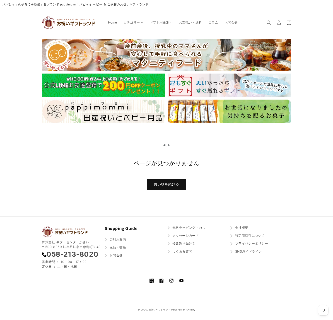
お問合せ (116, 255)
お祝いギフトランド (159, 309)
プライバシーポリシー (251, 243)
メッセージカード (185, 235)
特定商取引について (249, 235)
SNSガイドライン (248, 251)
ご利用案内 (117, 239)
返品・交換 (117, 247)
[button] (269, 23)
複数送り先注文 (183, 243)
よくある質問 (181, 251)
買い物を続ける (166, 184)
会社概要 (241, 227)
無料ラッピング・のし (188, 227)
